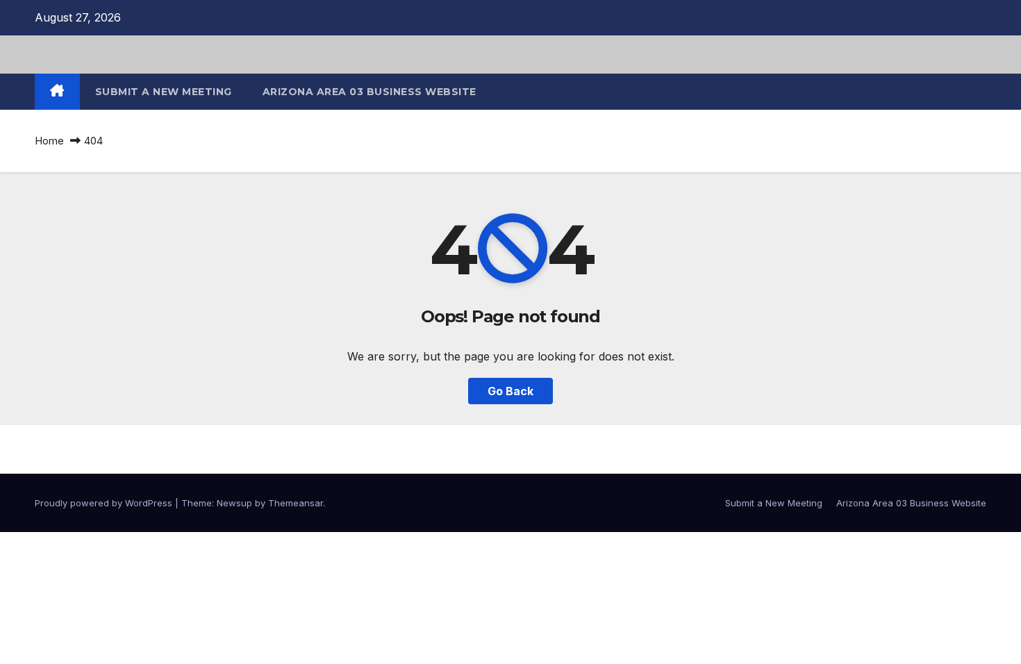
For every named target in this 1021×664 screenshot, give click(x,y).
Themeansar (295, 502)
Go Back (510, 391)
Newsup (234, 502)
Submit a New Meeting (163, 91)
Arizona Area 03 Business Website (369, 91)
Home (49, 140)
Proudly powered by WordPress (105, 502)
